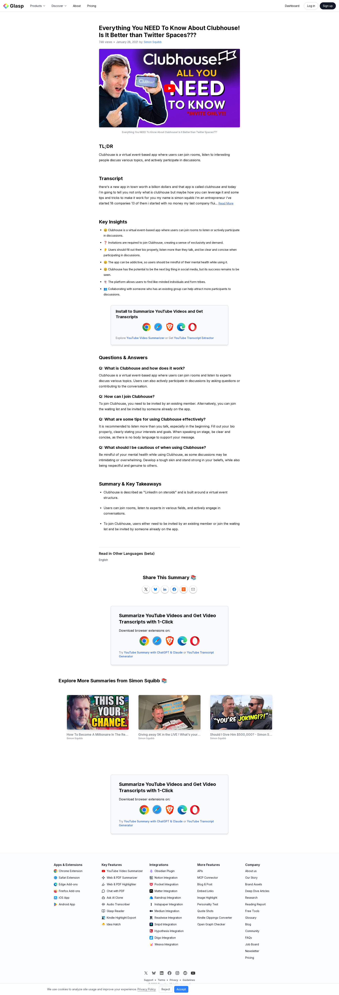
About (77, 5)
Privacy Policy (147, 989)
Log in (311, 5)
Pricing (91, 5)
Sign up (328, 5)
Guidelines (189, 980)
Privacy (174, 980)
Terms (161, 980)
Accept (181, 989)
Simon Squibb (153, 42)
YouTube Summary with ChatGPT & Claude (153, 652)
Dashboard (292, 5)
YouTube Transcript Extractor (194, 338)
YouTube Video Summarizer (145, 338)
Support (148, 980)
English (103, 559)
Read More (225, 203)
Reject (165, 989)
